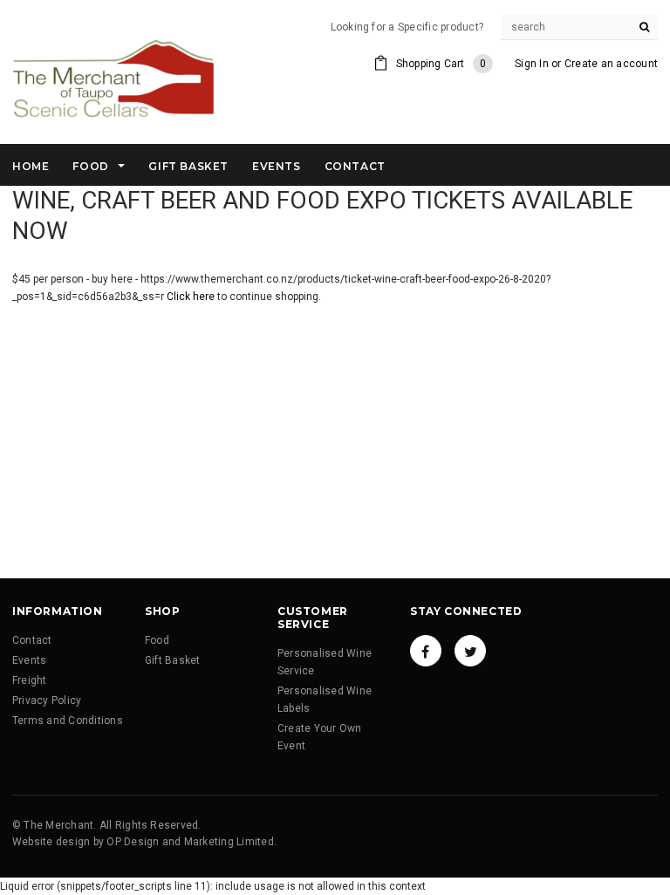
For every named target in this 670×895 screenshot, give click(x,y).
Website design (51, 842)
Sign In (532, 64)
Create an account (611, 64)
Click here (192, 296)
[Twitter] (470, 650)
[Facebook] (425, 650)
